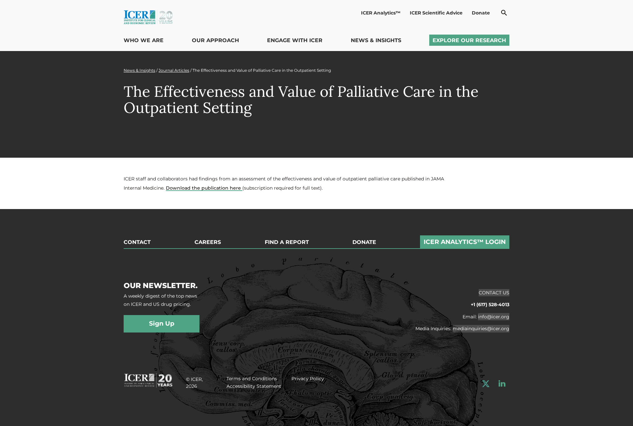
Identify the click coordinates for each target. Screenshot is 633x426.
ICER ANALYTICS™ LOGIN (465, 242)
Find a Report (287, 242)
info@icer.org (493, 317)
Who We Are (144, 40)
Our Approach (215, 40)
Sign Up (161, 323)
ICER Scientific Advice (436, 13)
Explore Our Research (469, 40)
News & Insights (376, 40)
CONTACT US (494, 293)
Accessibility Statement (253, 386)
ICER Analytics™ (381, 13)
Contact (137, 242)
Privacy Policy (307, 378)
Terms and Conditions (251, 378)
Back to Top (612, 205)
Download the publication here (204, 188)
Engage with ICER (294, 40)
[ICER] (148, 379)
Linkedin (502, 384)
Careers (208, 242)
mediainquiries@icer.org (481, 329)
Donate (481, 13)
